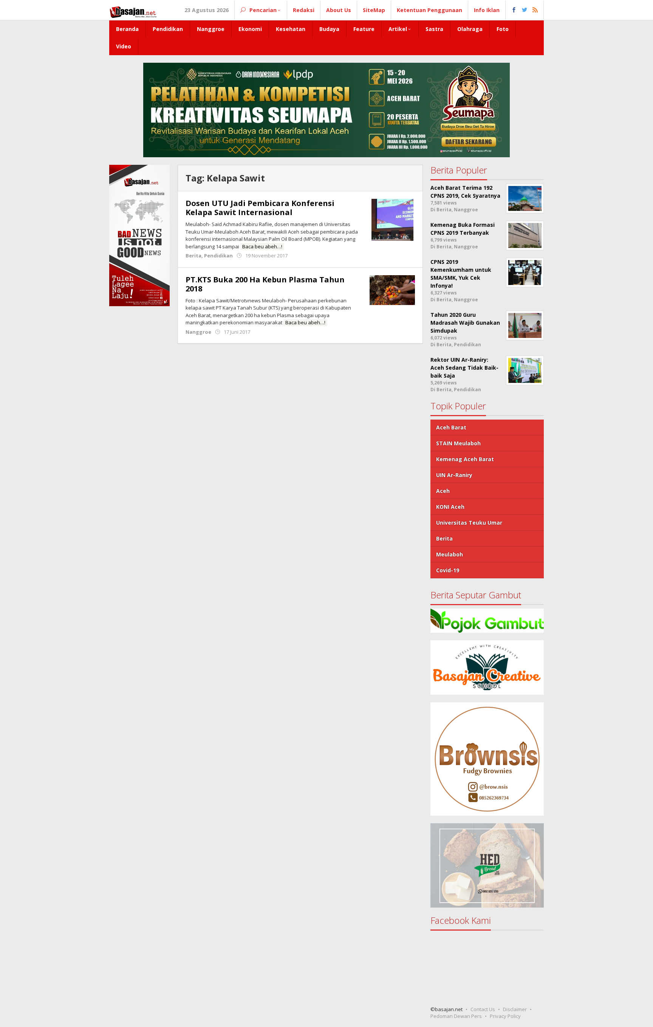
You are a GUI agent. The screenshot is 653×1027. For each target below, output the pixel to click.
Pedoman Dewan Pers (456, 1016)
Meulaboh (449, 554)
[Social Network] (525, 10)
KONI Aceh (450, 506)
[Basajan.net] (133, 10)
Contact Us (482, 1009)
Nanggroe (198, 331)
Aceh (443, 490)
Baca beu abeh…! (262, 246)
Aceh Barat (451, 427)
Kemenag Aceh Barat (465, 459)
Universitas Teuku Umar (469, 522)
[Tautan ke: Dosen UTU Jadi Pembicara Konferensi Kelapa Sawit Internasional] (392, 219)
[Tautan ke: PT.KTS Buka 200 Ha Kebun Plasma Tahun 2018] (392, 289)
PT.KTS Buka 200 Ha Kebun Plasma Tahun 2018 (265, 284)
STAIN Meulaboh (458, 443)
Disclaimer (515, 1009)
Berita (193, 255)
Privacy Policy (505, 1016)
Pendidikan (218, 255)
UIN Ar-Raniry (454, 475)
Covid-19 (447, 570)
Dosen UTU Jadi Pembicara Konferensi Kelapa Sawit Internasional (260, 207)
